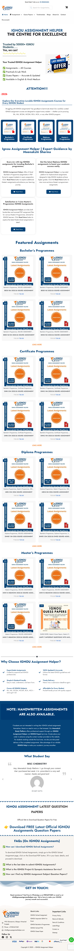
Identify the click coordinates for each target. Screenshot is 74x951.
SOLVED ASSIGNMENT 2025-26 (27, 287)
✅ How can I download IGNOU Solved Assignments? (28, 846)
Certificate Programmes (28, 138)
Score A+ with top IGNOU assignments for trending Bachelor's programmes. (18, 164)
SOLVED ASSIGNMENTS (25, 533)
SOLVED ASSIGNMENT (25, 590)
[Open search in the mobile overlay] (40, 8)
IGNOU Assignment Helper (44, 947)
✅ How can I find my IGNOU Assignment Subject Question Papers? (35, 874)
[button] (37, 846)
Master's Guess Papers (55, 634)
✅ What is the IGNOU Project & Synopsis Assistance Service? (32, 869)
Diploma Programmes (46, 138)
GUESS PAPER (44, 634)
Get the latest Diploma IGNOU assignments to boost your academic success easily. (53, 164)
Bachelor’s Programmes (9, 138)
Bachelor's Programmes (10, 287)
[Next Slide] (71, 779)
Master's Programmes (23, 489)
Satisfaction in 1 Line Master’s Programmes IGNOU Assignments (18, 202)
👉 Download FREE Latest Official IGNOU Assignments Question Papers (37, 828)
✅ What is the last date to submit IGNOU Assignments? (29, 864)
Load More (37, 344)
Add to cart (19, 285)
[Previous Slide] (3, 779)
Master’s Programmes (65, 138)
